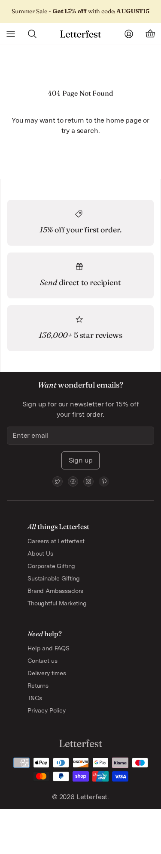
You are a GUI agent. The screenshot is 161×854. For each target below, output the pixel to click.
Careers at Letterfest (56, 541)
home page (124, 120)
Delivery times (46, 673)
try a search (79, 130)
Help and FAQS (48, 648)
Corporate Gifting (51, 565)
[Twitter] (57, 481)
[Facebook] (73, 481)
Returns (38, 685)
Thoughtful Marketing (57, 603)
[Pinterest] (104, 481)
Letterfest (91, 797)
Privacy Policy (46, 710)
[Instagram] (88, 481)
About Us (40, 553)
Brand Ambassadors (55, 590)
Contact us (42, 660)
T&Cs (34, 698)
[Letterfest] (80, 34)
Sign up (81, 460)
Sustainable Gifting (53, 578)
